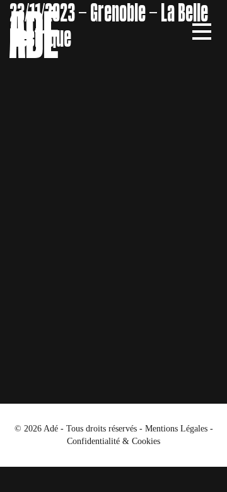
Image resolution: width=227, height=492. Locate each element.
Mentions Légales (176, 428)
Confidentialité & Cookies (113, 441)
